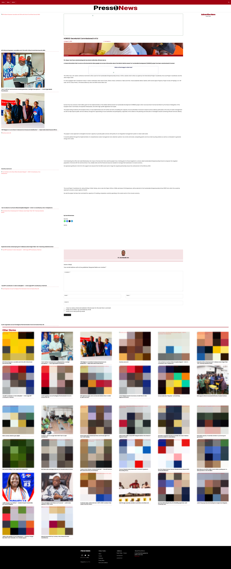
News (8, 2)
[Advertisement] (156, 24)
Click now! (208, 16)
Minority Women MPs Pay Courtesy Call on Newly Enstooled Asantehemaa (55, 537)
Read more (137, 556)
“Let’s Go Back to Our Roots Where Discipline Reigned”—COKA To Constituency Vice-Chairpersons (26, 207)
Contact (100, 556)
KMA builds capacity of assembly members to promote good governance (211, 436)
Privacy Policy (101, 560)
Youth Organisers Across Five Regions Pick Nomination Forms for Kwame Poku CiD (22, 324)
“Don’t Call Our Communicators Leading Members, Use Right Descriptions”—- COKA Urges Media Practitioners (55, 362)
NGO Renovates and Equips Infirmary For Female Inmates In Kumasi (57, 469)
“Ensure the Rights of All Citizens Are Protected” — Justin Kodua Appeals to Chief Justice (56, 503)
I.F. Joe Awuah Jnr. (123, 258)
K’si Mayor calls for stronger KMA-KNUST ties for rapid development (54, 436)
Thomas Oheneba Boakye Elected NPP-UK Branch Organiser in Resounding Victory (133, 470)
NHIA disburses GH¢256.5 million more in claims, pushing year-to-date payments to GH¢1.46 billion (212, 470)
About (100, 553)
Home (3, 2)
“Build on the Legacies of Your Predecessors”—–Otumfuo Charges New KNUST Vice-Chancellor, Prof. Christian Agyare (17, 537)
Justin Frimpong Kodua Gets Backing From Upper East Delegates (212, 503)
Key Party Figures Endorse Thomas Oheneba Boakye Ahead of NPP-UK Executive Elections (173, 470)
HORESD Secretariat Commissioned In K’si (81, 38)
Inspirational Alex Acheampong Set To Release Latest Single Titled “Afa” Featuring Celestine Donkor (27, 246)
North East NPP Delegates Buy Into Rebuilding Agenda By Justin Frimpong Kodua (172, 503)
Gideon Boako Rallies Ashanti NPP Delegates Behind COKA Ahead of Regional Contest (134, 436)
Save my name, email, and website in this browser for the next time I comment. (88, 308)
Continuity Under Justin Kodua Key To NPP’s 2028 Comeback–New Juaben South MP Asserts (95, 503)
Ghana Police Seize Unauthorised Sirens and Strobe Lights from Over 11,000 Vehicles (95, 436)
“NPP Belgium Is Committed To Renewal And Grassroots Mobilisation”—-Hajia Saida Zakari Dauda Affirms (29, 130)
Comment (67, 272)
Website (66, 302)
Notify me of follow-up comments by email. (78, 309)
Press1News (85, 551)
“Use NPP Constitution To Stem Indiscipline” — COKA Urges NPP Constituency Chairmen (24, 285)
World (13, 2)
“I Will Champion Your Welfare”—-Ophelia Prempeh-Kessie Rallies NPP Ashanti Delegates (17, 503)
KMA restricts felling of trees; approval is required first (15, 469)
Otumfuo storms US (6, 169)
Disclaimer (101, 558)
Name (66, 295)
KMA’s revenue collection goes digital (11, 435)
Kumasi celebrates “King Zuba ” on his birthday (169, 396)
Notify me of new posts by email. (75, 311)
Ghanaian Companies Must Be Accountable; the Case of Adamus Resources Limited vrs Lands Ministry (173, 436)
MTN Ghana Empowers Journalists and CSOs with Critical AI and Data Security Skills (23, 50)
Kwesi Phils (88, 562)
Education (66, 55)
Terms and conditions (103, 562)
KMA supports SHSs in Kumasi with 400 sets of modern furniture (212, 396)
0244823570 (120, 555)
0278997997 (119, 558)
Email (128, 295)
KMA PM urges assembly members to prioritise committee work (134, 503)
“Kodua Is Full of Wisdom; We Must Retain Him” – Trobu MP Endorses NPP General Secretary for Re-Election (96, 470)
